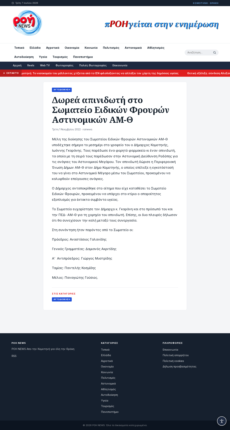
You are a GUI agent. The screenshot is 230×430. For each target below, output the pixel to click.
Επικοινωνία (119, 65)
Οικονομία (72, 47)
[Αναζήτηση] (215, 52)
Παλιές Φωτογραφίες (93, 65)
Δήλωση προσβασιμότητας (179, 366)
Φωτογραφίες (64, 65)
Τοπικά (19, 47)
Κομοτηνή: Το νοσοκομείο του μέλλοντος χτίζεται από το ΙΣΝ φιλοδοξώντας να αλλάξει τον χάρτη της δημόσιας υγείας (93, 73)
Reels (30, 65)
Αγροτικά (52, 47)
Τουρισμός (60, 57)
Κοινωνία (91, 47)
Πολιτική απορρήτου (176, 355)
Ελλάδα (35, 47)
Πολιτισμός (111, 47)
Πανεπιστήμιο (83, 57)
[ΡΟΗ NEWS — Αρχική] (27, 24)
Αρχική (17, 65)
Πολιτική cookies (173, 361)
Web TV (45, 65)
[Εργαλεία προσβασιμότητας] (221, 421)
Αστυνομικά (133, 47)
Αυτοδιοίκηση (24, 57)
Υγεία (43, 57)
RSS (14, 356)
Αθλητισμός (155, 47)
